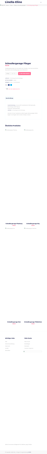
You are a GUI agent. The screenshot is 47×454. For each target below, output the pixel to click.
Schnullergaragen (21, 5)
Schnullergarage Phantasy (14, 224)
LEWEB (29, 452)
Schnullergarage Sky (33, 224)
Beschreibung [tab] (9, 98)
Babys (15, 5)
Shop (11, 5)
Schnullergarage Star (14, 322)
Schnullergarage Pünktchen (33, 322)
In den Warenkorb (24, 73)
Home (7, 5)
